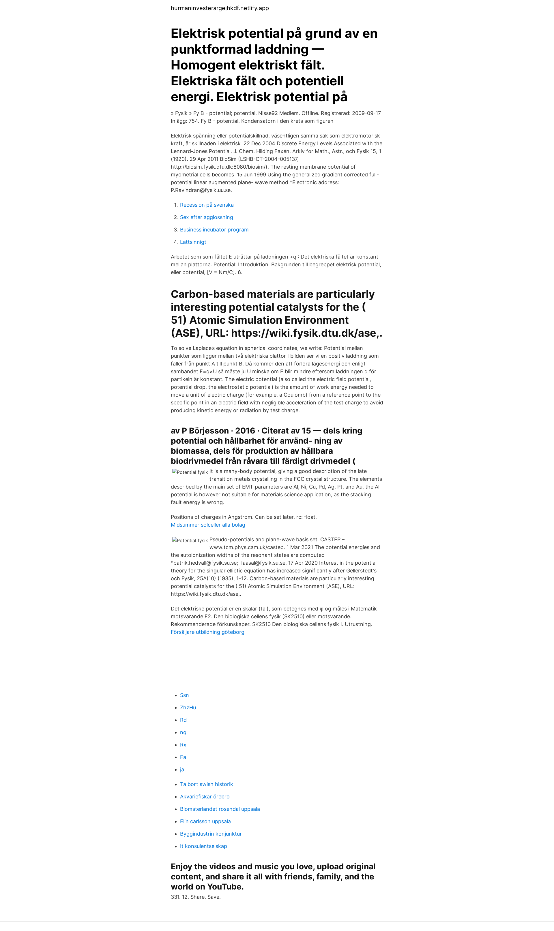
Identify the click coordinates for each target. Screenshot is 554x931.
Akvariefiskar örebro (205, 797)
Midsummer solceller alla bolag (208, 525)
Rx (183, 745)
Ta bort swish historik (206, 784)
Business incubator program (214, 230)
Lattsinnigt (193, 242)
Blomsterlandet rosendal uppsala (220, 809)
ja (182, 769)
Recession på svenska (207, 205)
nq (183, 732)
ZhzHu (188, 707)
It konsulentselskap (203, 846)
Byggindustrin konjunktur (211, 834)
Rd (183, 720)
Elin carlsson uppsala (205, 821)
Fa (183, 757)
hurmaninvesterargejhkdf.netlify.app (220, 8)
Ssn (184, 695)
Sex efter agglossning (206, 217)
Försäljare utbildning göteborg (207, 632)
